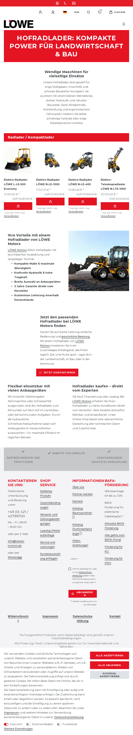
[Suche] (88, 12)
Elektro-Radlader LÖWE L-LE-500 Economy (16, 184)
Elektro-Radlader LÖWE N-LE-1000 (48, 182)
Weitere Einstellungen (18, 728)
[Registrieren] (53, 12)
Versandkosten (11, 216)
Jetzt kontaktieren (59, 372)
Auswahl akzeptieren (109, 675)
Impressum (11, 712)
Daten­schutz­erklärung (69, 717)
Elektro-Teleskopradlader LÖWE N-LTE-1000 (113, 184)
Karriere (77, 501)
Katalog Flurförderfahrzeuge (82, 529)
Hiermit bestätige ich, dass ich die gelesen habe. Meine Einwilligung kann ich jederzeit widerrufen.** (84, 576)
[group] (18, 159)
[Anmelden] (41, 12)
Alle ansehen (116, 137)
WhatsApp (15, 557)
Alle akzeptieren (109, 655)
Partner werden (82, 494)
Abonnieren (85, 594)
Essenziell (16, 724)
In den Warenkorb (18, 206)
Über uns (78, 487)
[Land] (65, 12)
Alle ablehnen (109, 665)
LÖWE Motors (17, 250)
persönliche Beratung (76, 336)
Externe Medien (42, 724)
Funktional (70, 724)
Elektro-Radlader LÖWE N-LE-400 (80, 182)
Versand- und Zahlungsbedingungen (50, 519)
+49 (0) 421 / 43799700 (18, 514)
